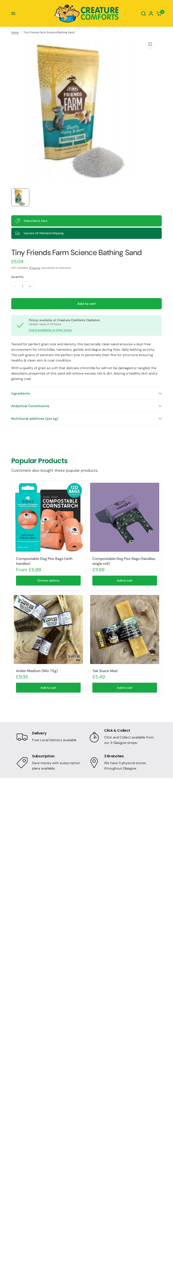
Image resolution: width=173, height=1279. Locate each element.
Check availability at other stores (50, 330)
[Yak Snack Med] (124, 629)
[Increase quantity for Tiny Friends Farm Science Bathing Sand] (30, 286)
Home (15, 32)
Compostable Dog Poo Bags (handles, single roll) (124, 561)
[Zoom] (150, 44)
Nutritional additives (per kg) (34, 418)
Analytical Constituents (30, 406)
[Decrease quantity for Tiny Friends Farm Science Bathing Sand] (15, 286)
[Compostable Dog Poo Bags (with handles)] (48, 517)
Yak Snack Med (104, 671)
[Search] (143, 13)
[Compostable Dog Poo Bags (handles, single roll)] (124, 517)
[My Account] (151, 13)
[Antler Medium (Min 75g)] (48, 629)
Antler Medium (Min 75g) (37, 671)
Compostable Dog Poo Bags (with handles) (44, 561)
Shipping (34, 268)
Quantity (17, 277)
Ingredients (20, 393)
